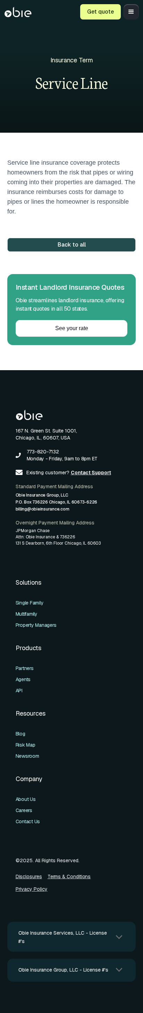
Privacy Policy (32, 889)
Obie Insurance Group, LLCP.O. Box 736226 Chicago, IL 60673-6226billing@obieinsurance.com (57, 502)
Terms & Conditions (69, 876)
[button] (131, 12)
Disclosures (29, 876)
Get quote (100, 11)
